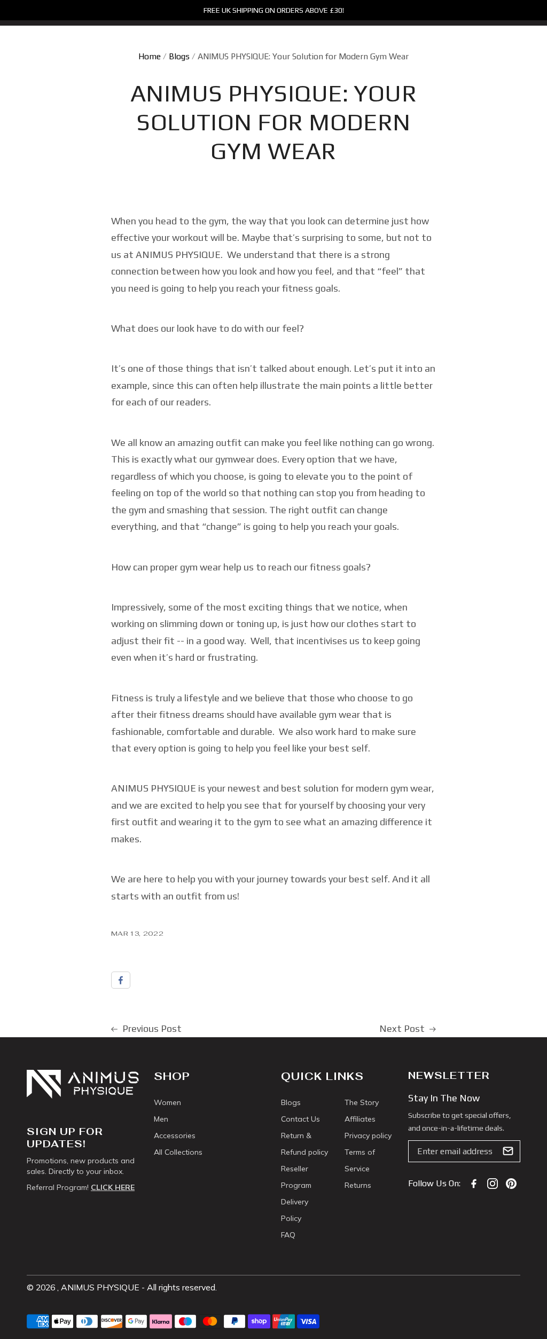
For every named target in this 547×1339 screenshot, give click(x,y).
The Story (362, 1102)
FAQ (288, 1235)
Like (120, 980)
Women (167, 1102)
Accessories (175, 1135)
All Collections (178, 1152)
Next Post (403, 1028)
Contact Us (300, 1119)
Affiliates (360, 1119)
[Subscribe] (508, 1151)
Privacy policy (368, 1135)
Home (149, 56)
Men (161, 1119)
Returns (358, 1185)
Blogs (179, 56)
